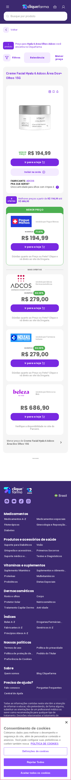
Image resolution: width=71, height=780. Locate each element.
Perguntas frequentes (49, 687)
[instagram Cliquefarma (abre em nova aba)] (28, 501)
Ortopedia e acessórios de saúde (17, 551)
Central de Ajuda (13, 693)
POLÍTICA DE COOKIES (45, 743)
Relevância (37, 57)
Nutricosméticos (46, 602)
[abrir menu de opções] (7, 7)
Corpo (40, 596)
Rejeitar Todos (35, 762)
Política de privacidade (50, 647)
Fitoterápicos (11, 524)
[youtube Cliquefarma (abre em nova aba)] (14, 501)
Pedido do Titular (46, 653)
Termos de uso (12, 647)
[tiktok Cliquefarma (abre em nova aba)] (21, 501)
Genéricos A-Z (45, 627)
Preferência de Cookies (18, 659)
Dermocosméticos (19, 591)
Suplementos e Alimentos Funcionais (51, 571)
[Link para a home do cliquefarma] (35, 7)
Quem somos (11, 673)
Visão (40, 544)
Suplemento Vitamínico (17, 570)
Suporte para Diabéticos (18, 544)
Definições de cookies (35, 751)
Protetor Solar (12, 602)
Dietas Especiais (46, 581)
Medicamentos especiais (51, 519)
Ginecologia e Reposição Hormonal (51, 525)
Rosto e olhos (12, 596)
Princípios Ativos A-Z (16, 633)
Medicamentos (16, 514)
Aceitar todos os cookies (35, 773)
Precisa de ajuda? (18, 682)
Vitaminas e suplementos (24, 565)
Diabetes (9, 530)
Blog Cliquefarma (46, 673)
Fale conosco (12, 687)
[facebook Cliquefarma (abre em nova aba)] (7, 501)
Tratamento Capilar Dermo (19, 607)
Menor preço (59, 57)
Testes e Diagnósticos (49, 556)
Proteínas (9, 576)
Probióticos (11, 581)
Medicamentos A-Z (15, 519)
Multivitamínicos (46, 576)
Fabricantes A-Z (13, 627)
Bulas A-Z (9, 622)
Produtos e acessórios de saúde (30, 539)
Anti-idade (42, 607)
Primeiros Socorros (48, 550)
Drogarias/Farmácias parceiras (48, 622)
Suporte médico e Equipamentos (14, 556)
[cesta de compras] (63, 7)
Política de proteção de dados (17, 654)
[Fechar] (66, 722)
